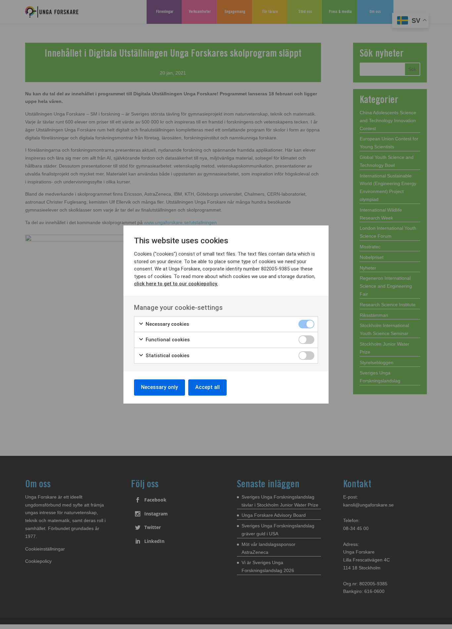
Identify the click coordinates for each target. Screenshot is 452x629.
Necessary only (159, 387)
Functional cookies (167, 340)
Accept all (207, 387)
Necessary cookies (166, 324)
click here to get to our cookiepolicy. (176, 284)
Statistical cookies (166, 356)
